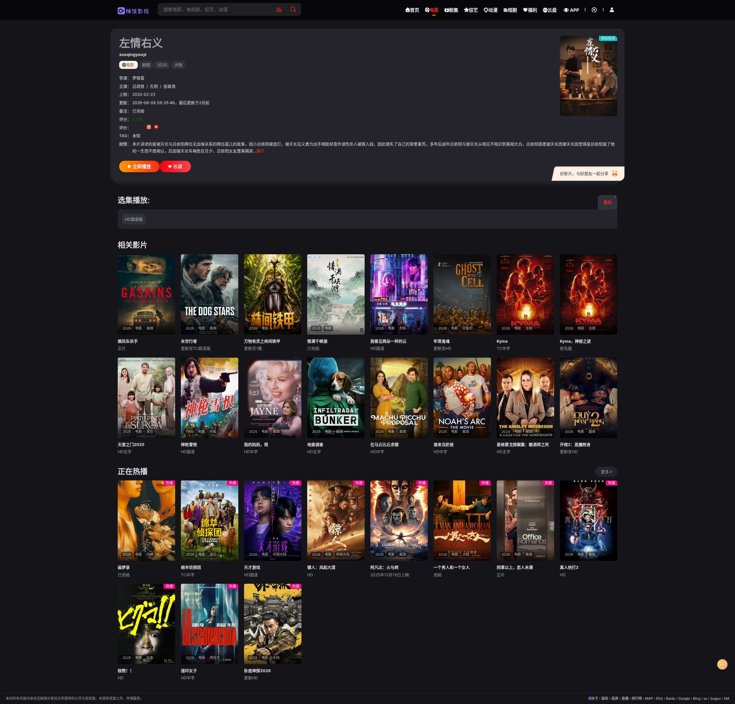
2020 (162, 64)
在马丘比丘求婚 (384, 444)
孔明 (154, 86)
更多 (605, 471)
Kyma (502, 341)
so (705, 698)
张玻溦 (169, 86)
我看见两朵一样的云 (388, 341)
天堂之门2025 (131, 444)
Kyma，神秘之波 (575, 341)
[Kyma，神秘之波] (588, 294)
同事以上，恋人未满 (515, 567)
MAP (649, 698)
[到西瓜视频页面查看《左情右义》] (156, 127)
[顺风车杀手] (146, 294)
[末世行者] (209, 294)
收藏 (177, 166)
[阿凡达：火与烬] (399, 520)
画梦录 (124, 567)
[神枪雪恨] (209, 398)
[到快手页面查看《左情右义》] (149, 127)
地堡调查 (315, 444)
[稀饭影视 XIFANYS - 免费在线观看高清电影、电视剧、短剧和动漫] (133, 10)
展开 (260, 150)
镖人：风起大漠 (321, 567)
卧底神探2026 (257, 670)
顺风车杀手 (128, 341)
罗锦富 (138, 77)
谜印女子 (189, 670)
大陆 (178, 64)
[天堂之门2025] (146, 398)
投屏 (615, 698)
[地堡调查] (336, 398)
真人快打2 (569, 567)
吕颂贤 (138, 86)
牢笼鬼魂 (442, 341)
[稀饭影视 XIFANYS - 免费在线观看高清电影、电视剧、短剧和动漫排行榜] (282, 9)
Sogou (715, 698)
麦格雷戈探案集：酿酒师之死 (523, 444)
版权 (604, 698)
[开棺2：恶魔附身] (588, 398)
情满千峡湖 (317, 341)
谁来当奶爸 (444, 444)
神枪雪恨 (189, 444)
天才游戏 (252, 567)
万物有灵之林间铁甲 (262, 341)
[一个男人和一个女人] (462, 520)
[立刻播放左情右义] (588, 76)
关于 (594, 698)
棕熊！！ (126, 670)
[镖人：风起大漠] (336, 520)
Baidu (670, 698)
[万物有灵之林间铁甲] (272, 294)
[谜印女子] (209, 624)
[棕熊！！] (146, 624)
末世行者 (189, 341)
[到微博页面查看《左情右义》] (163, 127)
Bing (696, 698)
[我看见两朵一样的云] (399, 294)
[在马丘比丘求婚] (399, 398)
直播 (625, 698)
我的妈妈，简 (256, 444)
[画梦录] (146, 520)
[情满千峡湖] (336, 294)
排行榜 (637, 698)
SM (726, 698)
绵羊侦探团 (191, 567)
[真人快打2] (588, 520)
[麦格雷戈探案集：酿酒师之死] (525, 398)
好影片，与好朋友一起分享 (584, 173)
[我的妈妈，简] (272, 398)
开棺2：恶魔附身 (575, 444)
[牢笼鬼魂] (462, 294)
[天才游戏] (272, 520)
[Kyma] (525, 294)
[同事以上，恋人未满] (525, 520)
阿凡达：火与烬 (384, 567)
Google (684, 698)
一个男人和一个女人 (452, 567)
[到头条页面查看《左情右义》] (170, 127)
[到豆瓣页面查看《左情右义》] (134, 127)
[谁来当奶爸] (462, 398)
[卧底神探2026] (272, 624)
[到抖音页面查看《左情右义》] (142, 127)
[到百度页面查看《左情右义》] (177, 127)
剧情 (146, 64)
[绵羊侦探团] (209, 520)
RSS (659, 698)
